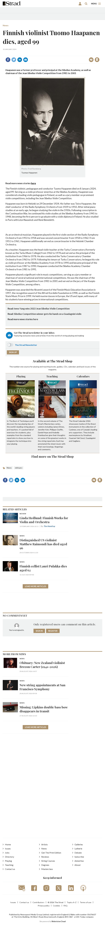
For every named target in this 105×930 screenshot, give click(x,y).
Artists (44, 844)
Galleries (79, 844)
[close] (99, 54)
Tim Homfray (49, 526)
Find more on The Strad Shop (52, 456)
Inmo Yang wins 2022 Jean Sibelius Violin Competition (42, 308)
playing (36, 366)
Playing (21, 376)
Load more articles (35, 586)
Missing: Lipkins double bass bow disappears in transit (44, 709)
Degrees (45, 865)
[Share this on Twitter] (13, 59)
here (33, 183)
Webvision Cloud (59, 921)
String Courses (48, 861)
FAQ (65, 905)
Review (23, 514)
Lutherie (78, 848)
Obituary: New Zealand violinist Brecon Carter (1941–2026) (42, 665)
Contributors (38, 902)
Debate (78, 852)
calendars (72, 366)
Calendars (83, 376)
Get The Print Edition (51, 852)
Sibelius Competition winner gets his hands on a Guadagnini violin (47, 313)
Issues (8, 848)
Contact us (10, 869)
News (5, 25)
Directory (9, 856)
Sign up (13, 352)
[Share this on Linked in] (19, 59)
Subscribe (79, 856)
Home (8, 844)
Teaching (52, 376)
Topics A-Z (71, 902)
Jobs (7, 852)
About (78, 865)
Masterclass (47, 869)
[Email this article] (25, 59)
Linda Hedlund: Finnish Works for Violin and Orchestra (44, 520)
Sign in (63, 54)
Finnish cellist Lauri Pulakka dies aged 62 (43, 568)
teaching (47, 366)
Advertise (79, 861)
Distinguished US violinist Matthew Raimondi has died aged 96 (43, 544)
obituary (18, 468)
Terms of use (85, 902)
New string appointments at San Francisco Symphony (42, 687)
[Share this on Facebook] (7, 59)
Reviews (45, 856)
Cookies (56, 905)
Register (52, 631)
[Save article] (97, 59)
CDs (65, 366)
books (53, 366)
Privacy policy (43, 905)
